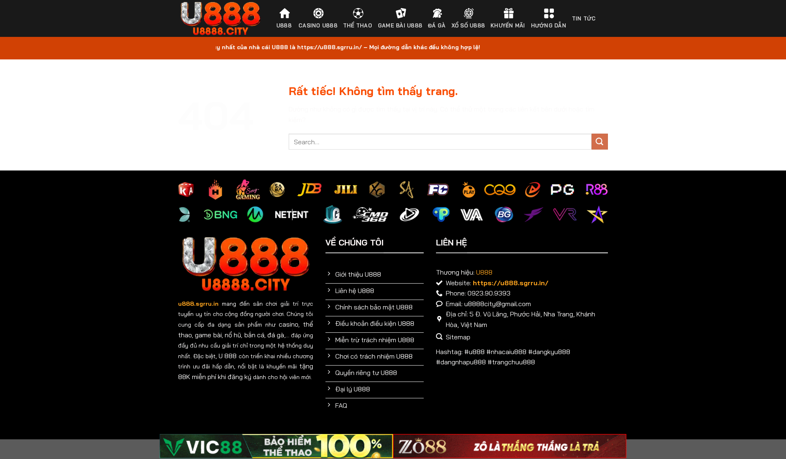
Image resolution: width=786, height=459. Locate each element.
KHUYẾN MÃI (507, 25)
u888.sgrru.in (198, 303)
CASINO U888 (317, 25)
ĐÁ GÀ (436, 25)
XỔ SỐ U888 (468, 25)
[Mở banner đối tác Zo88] (509, 446)
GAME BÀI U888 (400, 25)
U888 (283, 25)
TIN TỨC (584, 18)
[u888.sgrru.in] (220, 18)
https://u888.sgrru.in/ (511, 283)
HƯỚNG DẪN (548, 25)
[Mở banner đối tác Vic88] (276, 446)
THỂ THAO (357, 25)
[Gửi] (600, 142)
